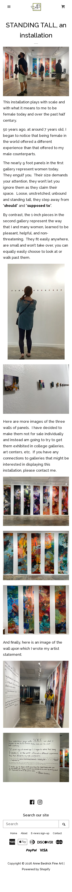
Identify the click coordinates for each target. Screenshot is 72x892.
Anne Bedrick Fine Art (48, 863)
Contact (57, 833)
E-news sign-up (40, 833)
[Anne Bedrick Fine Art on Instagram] (40, 803)
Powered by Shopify (36, 869)
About (24, 833)
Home (13, 833)
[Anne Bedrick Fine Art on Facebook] (32, 803)
